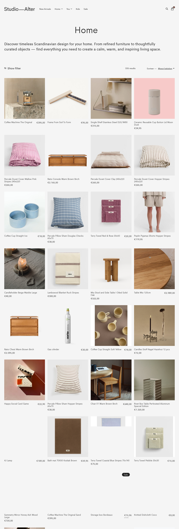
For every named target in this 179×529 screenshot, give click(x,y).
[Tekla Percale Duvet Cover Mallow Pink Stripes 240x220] (24, 155)
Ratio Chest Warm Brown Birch (19, 349)
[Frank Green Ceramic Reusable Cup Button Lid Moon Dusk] (154, 98)
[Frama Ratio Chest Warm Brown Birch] (24, 325)
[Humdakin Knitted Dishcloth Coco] (154, 491)
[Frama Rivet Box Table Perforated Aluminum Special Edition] (154, 380)
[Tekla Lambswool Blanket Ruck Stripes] (67, 268)
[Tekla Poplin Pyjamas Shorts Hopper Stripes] (154, 212)
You (68, 8)
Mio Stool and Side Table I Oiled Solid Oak (109, 293)
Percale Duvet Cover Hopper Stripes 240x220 (151, 180)
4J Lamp (8, 460)
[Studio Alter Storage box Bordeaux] (111, 491)
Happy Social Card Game (16, 403)
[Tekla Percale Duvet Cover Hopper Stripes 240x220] (154, 155)
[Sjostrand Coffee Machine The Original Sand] (67, 491)
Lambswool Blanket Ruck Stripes (63, 292)
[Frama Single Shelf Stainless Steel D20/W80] (111, 98)
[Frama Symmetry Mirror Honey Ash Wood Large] (24, 491)
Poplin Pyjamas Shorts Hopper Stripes (152, 235)
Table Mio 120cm (142, 292)
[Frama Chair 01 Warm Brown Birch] (111, 380)
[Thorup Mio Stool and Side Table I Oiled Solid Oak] (111, 268)
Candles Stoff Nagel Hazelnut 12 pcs (152, 349)
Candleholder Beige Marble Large (20, 292)
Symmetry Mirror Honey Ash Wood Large (21, 516)
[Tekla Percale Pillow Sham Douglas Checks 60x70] (67, 212)
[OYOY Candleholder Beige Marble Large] (24, 268)
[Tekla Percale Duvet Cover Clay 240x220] (111, 155)
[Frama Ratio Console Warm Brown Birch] (67, 155)
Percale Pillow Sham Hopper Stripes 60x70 (64, 405)
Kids (78, 8)
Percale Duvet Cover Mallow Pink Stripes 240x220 (20, 180)
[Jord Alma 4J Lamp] (24, 436)
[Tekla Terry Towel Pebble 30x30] (154, 436)
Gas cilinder (53, 349)
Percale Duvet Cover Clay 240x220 (107, 178)
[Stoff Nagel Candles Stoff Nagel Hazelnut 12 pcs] (154, 325)
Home (57, 8)
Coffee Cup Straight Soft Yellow (106, 349)
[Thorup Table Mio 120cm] (154, 268)
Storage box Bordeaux (102, 514)
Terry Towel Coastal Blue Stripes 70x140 (110, 460)
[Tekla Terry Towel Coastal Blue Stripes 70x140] (111, 436)
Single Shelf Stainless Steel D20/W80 (109, 122)
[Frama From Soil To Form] (67, 98)
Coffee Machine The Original (18, 122)
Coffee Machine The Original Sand (64, 514)
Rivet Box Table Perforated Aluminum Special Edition (152, 405)
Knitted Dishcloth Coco (145, 514)
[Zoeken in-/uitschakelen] (167, 8)
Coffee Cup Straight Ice (15, 235)
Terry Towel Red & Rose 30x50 (105, 235)
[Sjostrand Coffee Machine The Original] (24, 98)
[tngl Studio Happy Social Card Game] (24, 380)
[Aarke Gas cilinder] (67, 325)
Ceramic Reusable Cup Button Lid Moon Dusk (153, 123)
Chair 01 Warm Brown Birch (104, 403)
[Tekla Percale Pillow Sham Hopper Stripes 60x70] (67, 380)
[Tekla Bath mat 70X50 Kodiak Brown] (67, 436)
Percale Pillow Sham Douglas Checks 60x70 (65, 237)
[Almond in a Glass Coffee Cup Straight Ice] (24, 212)
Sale (86, 8)
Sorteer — (152, 68)
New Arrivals (45, 8)
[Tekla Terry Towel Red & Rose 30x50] (111, 212)
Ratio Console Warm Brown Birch (63, 178)
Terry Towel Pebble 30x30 (146, 460)
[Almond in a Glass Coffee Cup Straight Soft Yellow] (111, 325)
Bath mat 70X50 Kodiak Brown (62, 460)
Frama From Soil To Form (59, 122)
